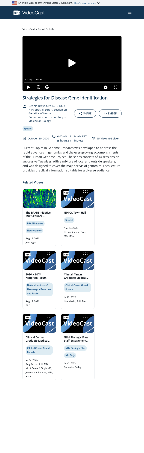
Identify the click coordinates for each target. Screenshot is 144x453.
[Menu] (130, 13)
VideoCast (28, 29)
